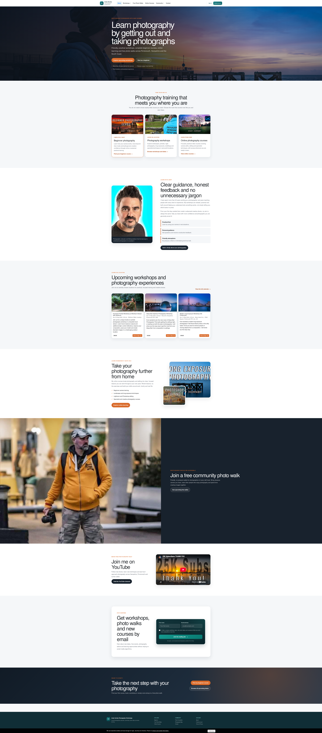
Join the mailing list (180, 637)
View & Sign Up (137, 335)
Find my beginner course (201, 683)
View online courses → (188, 154)
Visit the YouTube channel (121, 581)
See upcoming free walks (180, 490)
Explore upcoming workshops (123, 60)
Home (119, 3)
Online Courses (149, 3)
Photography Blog (178, 722)
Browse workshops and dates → (157, 151)
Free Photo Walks (138, 3)
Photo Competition (179, 720)
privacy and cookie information (160, 730)
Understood (211, 731)
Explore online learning (120, 405)
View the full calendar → (202, 289)
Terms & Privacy (199, 724)
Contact (168, 3)
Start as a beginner (144, 60)
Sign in (210, 3)
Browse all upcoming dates (200, 688)
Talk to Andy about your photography (174, 248)
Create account (217, 3)
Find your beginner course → (123, 154)
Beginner (156, 720)
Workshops (126, 3)
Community (159, 3)
